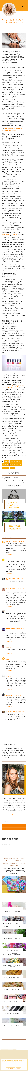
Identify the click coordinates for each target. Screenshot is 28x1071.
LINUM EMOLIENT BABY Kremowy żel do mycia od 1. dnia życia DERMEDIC (11, 938)
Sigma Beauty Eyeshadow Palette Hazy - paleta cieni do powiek (14, 478)
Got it (18, 1068)
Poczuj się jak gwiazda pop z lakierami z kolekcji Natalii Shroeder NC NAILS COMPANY (11, 925)
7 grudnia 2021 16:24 (18, 541)
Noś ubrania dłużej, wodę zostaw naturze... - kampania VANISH (12, 911)
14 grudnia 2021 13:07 (19, 695)
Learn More (11, 1068)
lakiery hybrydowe (16, 461)
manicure (5, 464)
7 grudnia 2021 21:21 (18, 611)
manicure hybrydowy (16, 464)
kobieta (7, 461)
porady (12, 467)
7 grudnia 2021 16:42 (15, 559)
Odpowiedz (9, 554)
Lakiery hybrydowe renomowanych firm (13, 386)
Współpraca (6, 825)
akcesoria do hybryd (9, 234)
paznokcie (5, 467)
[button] (20, 3)
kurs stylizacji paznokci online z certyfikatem (12, 129)
